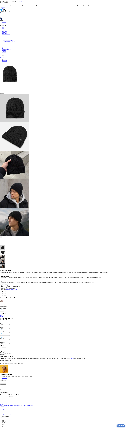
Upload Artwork (4, 31)
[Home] (2, 59)
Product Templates (5, 33)
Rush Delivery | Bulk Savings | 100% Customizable (8, 0)
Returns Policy (10, 407)
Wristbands (4, 47)
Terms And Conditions (18, 405)
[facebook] (1, 44)
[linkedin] (5, 403)
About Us (3, 27)
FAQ (3, 28)
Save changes (5, 392)
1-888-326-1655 (4, 378)
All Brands (4, 46)
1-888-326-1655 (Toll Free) (7, 37)
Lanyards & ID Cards (5, 48)
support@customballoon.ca (14, 414)
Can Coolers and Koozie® (6, 49)
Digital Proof (2, 352)
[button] (63, 17)
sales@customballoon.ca (5, 414)
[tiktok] (6, 44)
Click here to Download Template (11, 289)
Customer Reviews (3, 408)
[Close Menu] (1, 19)
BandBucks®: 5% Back (6, 34)
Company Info (2, 404)
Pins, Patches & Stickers (6, 53)
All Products (4, 54)
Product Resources (15, 408)
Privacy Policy (7, 405)
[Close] (0, 389)
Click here (72, 358)
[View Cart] (0, 16)
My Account (4, 22)
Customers (2, 406)
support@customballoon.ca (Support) (9, 41)
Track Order (6, 407)
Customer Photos (9, 408)
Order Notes (2, 354)
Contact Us (24, 405)
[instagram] (4, 44)
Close (1, 392)
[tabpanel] (63, 332)
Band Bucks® (26, 408)
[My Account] (0, 15)
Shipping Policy (12, 405)
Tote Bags (4, 51)
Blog (29, 408)
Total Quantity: (3, 380)
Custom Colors (4, 32)
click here (19, 390)
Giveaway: (4, 381)
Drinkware (4, 50)
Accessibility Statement (29, 405)
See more (2, 311)
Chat (2, 379)
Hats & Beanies (4, 60)
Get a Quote (2, 57)
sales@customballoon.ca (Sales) (8, 40)
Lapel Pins (4, 52)
